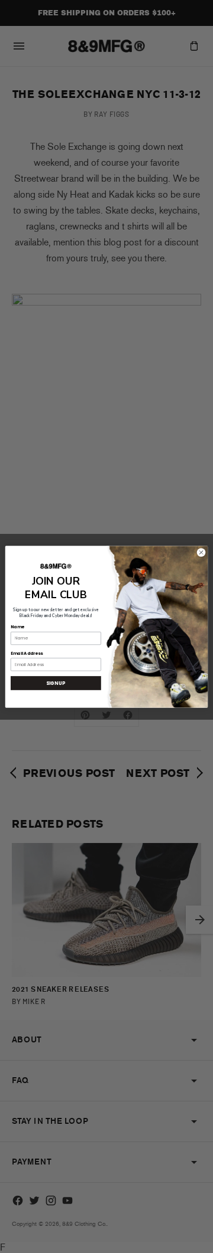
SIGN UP (55, 683)
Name (17, 626)
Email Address (27, 653)
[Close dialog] (200, 551)
